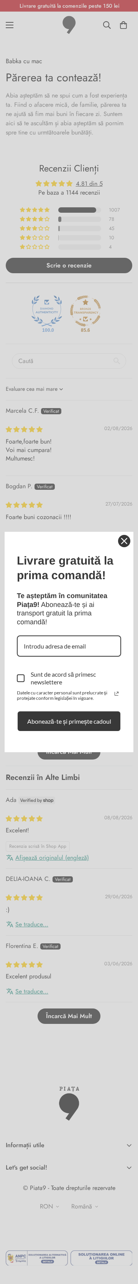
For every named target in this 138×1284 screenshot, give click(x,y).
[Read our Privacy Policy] (116, 693)
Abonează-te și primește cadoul (69, 721)
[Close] (124, 541)
